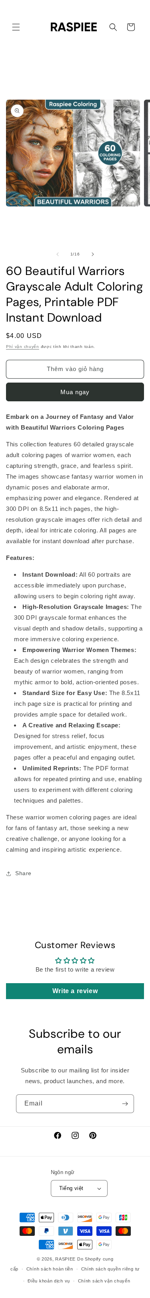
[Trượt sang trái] (57, 254)
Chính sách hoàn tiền (49, 1269)
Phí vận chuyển (22, 346)
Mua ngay (75, 392)
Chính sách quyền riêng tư (110, 1269)
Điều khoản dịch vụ (49, 1280)
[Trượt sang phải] (93, 254)
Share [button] (23, 873)
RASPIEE (65, 1259)
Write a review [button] (75, 991)
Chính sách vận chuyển (104, 1280)
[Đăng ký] (125, 1103)
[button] (16, 27)
